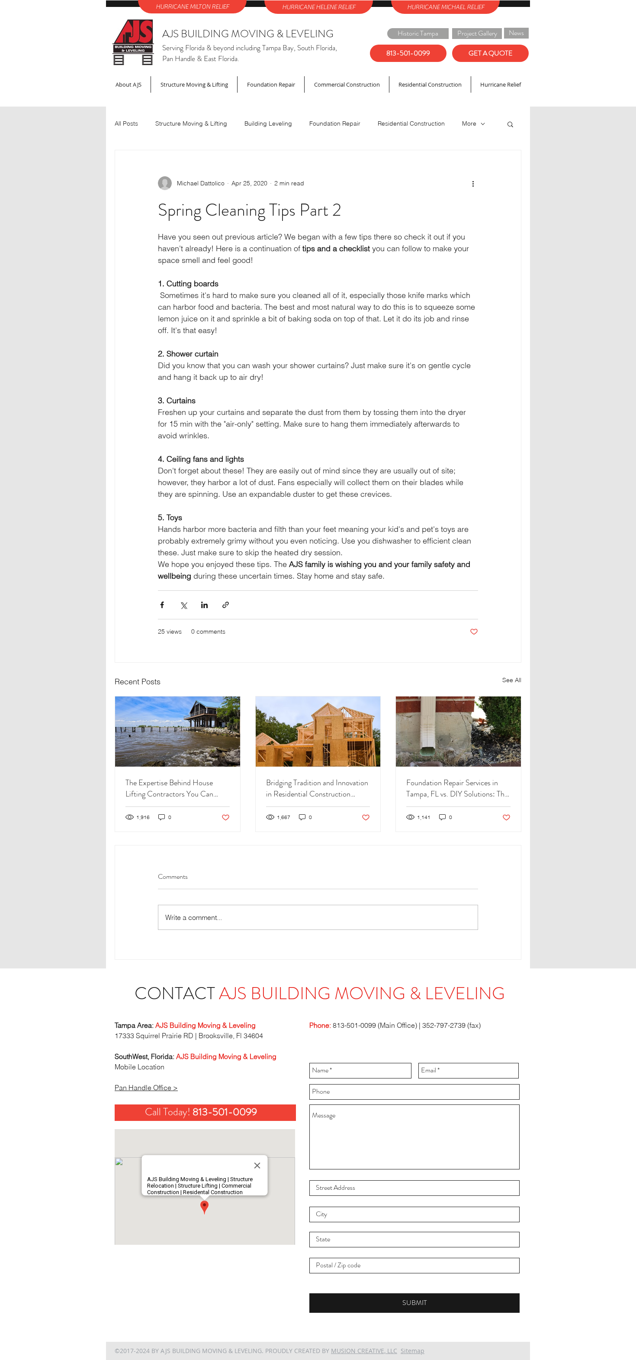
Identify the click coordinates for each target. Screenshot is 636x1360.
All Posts (126, 123)
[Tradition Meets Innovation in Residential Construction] (318, 731)
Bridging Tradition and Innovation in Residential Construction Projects (317, 788)
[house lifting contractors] (177, 731)
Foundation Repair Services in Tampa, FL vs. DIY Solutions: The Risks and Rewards (457, 788)
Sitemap (412, 1351)
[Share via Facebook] (162, 605)
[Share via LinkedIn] (204, 605)
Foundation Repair (334, 123)
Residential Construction (411, 123)
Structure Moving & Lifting (191, 123)
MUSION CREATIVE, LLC (364, 1351)
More (469, 123)
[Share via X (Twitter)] (183, 605)
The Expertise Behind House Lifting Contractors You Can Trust (169, 788)
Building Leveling (268, 123)
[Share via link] (226, 605)
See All (511, 680)
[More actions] (473, 183)
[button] (510, 123)
